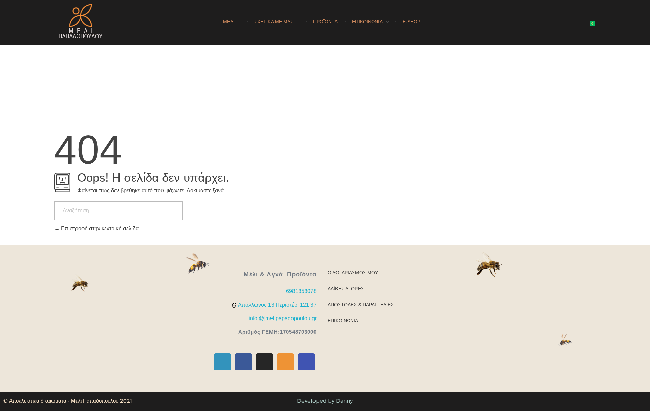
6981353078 (301, 291)
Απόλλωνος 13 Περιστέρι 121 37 (277, 305)
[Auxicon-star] (285, 361)
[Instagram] (264, 361)
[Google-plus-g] (222, 361)
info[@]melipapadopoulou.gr (282, 318)
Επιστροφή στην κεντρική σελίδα (99, 228)
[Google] (306, 361)
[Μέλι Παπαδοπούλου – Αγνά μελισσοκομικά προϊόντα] (80, 21)
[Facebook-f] (243, 361)
